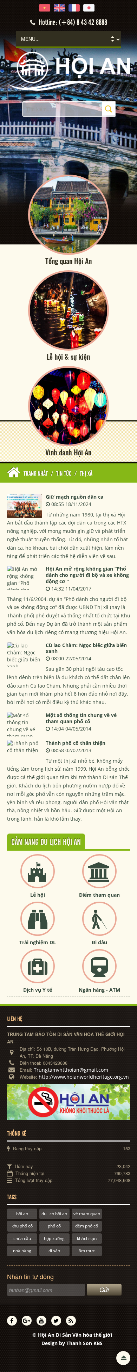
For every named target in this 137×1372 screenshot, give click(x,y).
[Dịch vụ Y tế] (37, 972)
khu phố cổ (22, 1226)
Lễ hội (37, 895)
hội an (22, 1214)
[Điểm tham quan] (99, 877)
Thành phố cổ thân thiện (75, 743)
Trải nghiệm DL (37, 942)
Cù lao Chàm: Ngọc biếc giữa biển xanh (86, 648)
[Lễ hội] (37, 877)
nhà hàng (22, 1251)
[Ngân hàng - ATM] (99, 972)
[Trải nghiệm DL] (37, 924)
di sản (54, 1251)
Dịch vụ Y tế (37, 989)
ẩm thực (87, 1251)
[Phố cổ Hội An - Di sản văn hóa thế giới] (68, 70)
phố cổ (54, 1226)
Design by (72, 1343)
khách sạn (87, 1238)
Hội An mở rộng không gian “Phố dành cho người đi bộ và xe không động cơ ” (87, 575)
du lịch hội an (54, 1214)
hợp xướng (54, 1238)
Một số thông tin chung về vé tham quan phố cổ (81, 718)
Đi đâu (99, 942)
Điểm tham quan (99, 895)
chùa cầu (22, 1238)
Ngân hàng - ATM (99, 989)
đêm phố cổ (86, 1226)
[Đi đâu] (99, 924)
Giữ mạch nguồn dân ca (74, 496)
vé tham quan (86, 1214)
